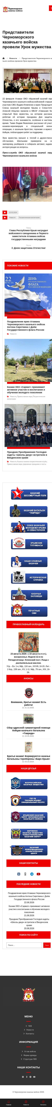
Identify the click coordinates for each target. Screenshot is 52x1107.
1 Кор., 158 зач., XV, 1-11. (18, 669)
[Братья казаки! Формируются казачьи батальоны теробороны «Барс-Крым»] (28, 747)
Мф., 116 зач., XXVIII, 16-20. (32, 666)
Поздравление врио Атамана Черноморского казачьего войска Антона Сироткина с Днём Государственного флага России (29, 896)
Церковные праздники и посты (34, 464)
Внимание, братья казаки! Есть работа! (28, 703)
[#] (18, 874)
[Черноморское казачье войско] (13, 9)
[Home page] (4, 58)
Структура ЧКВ (30, 1059)
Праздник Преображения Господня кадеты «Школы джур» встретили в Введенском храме (29, 922)
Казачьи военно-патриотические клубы (32, 462)
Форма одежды (30, 1055)
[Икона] (28, 642)
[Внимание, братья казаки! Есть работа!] (28, 693)
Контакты (30, 1034)
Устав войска (30, 1051)
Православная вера (24, 396)
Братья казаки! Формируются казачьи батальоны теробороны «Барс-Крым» (28, 757)
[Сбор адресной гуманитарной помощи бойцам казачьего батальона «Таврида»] (28, 719)
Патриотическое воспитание (29, 217)
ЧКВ (30, 1026)
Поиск (47, 945)
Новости (12, 217)
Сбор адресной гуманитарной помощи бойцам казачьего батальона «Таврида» (28, 730)
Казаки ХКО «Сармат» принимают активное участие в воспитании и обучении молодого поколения (29, 909)
